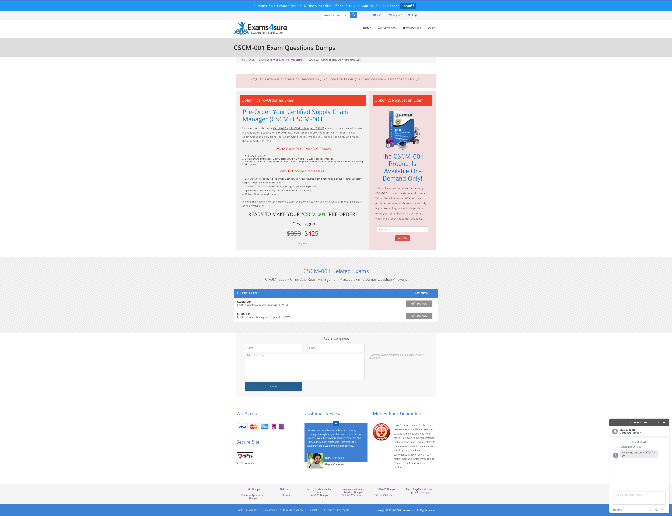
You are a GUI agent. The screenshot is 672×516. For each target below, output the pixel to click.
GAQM (251, 60)
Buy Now (421, 303)
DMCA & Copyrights (338, 510)
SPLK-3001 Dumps (386, 495)
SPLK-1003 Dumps (352, 495)
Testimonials (412, 28)
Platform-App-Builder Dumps (253, 497)
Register (397, 15)
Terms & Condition (293, 510)
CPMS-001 (244, 314)
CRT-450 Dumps (386, 489)
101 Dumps (286, 489)
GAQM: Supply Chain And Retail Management (281, 60)
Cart (431, 28)
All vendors (387, 28)
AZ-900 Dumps (319, 495)
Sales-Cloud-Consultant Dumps (319, 491)
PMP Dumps (253, 489)
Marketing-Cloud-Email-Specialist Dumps (419, 491)
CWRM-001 (244, 301)
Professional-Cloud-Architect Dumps (352, 491)
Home (367, 28)
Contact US (315, 510)
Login (414, 15)
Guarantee (271, 510)
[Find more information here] (639, 466)
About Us (254, 510)
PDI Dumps (286, 495)
